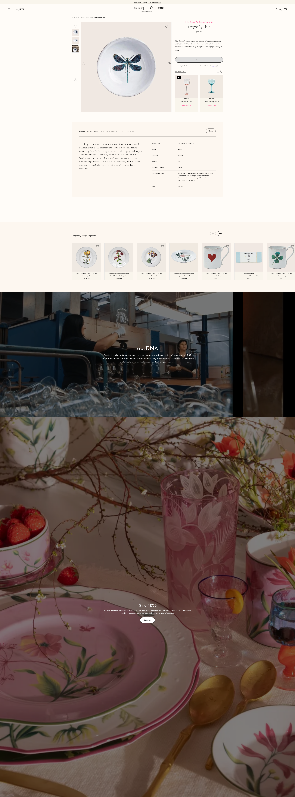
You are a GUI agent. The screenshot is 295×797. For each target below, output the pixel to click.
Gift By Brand (90, 17)
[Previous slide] (75, 26)
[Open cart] (285, 9)
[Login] (280, 9)
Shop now (147, 620)
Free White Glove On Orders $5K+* (147, 2)
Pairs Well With (180, 71)
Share (210, 131)
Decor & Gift (80, 17)
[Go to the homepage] (147, 11)
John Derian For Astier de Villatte (199, 22)
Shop (73, 17)
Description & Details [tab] (88, 131)
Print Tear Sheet (128, 131)
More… (177, 50)
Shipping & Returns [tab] (109, 131)
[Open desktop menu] (8, 9)
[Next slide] (75, 79)
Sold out (199, 60)
